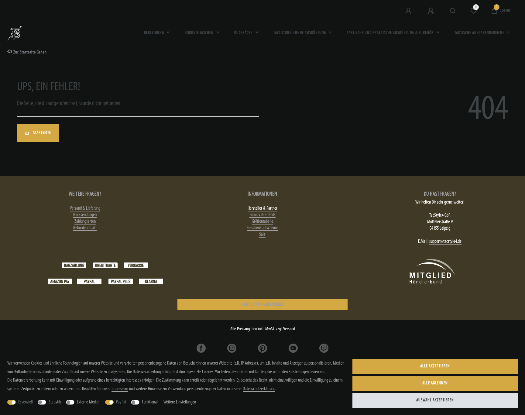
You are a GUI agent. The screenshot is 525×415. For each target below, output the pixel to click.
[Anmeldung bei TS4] (409, 11)
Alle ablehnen (435, 383)
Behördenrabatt (85, 227)
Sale (262, 234)
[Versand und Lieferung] (151, 281)
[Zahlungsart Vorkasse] (136, 265)
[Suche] (452, 11)
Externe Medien (88, 402)
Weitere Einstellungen (179, 402)
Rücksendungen (85, 214)
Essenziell (25, 402)
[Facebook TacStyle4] (201, 348)
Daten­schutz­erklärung (259, 388)
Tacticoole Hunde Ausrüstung (300, 33)
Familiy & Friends (262, 214)
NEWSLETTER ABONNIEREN (262, 304)
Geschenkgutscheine (262, 227)
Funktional (150, 402)
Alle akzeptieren (435, 366)
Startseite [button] (42, 133)
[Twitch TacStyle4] (324, 348)
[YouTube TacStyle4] (293, 348)
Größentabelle (262, 221)
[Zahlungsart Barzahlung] (74, 265)
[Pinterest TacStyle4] (263, 348)
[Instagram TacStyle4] (232, 348)
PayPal (121, 402)
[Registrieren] (431, 11)
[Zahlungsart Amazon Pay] (60, 281)
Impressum (120, 388)
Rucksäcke (243, 33)
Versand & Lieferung (85, 208)
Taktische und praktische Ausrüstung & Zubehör (390, 33)
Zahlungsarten (85, 221)
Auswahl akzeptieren (435, 400)
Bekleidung (154, 33)
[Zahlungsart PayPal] (89, 281)
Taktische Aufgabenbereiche (480, 33)
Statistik (55, 402)
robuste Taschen (199, 33)
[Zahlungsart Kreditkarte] (105, 265)
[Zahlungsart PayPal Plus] (120, 281)
